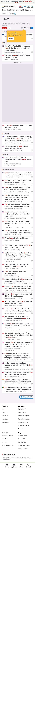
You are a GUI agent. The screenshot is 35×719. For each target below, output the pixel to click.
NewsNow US (22, 412)
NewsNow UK (22, 409)
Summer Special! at (16, 2)
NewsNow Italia (23, 422)
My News (14, 467)
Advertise (4, 439)
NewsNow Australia (24, 429)
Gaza (27, 10)
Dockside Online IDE (8, 445)
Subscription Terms (24, 445)
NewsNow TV (6, 422)
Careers (4, 442)
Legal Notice (22, 442)
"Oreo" (4, 13)
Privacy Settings (23, 449)
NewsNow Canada (23, 425)
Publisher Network (7, 435)
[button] (9, 28)
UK (17, 10)
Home (4, 10)
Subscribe (5, 419)
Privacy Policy (22, 435)
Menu (21, 467)
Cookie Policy (22, 439)
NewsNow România (24, 419)
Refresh (28, 467)
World (22, 10)
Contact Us (5, 416)
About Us (4, 412)
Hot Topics (11, 10)
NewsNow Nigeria (23, 416)
